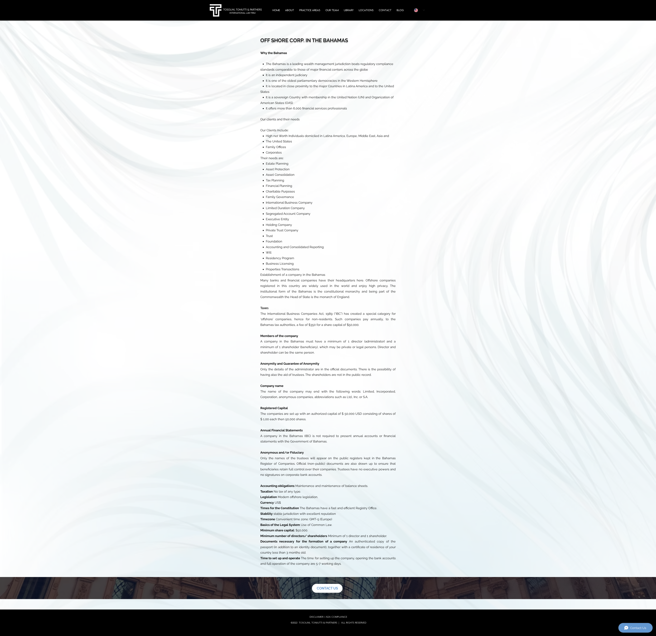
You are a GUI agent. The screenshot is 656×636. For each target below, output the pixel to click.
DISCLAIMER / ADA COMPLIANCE (328, 616)
